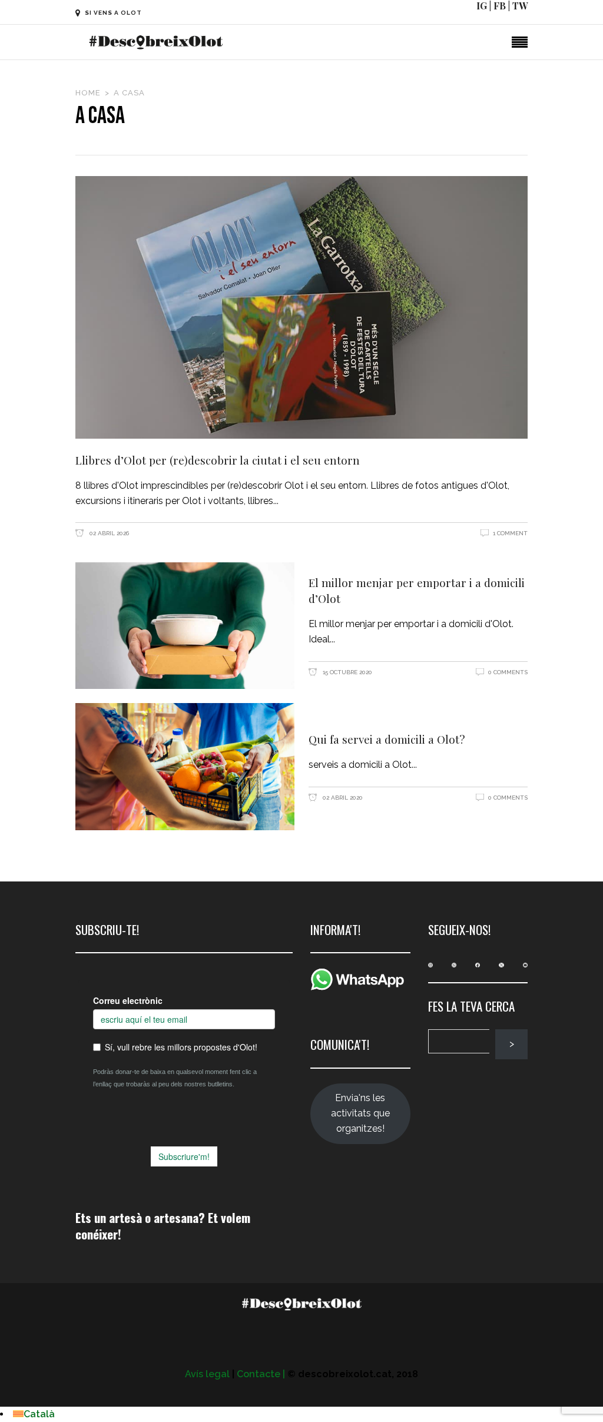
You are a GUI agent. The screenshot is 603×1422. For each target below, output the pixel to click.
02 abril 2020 (342, 797)
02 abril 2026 (108, 533)
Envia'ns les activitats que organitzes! (360, 1113)
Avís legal (207, 1374)
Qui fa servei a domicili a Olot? (387, 739)
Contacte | (261, 1374)
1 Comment (510, 533)
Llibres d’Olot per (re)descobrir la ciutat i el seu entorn (217, 460)
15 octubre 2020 (346, 672)
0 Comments (508, 672)
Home (88, 92)
